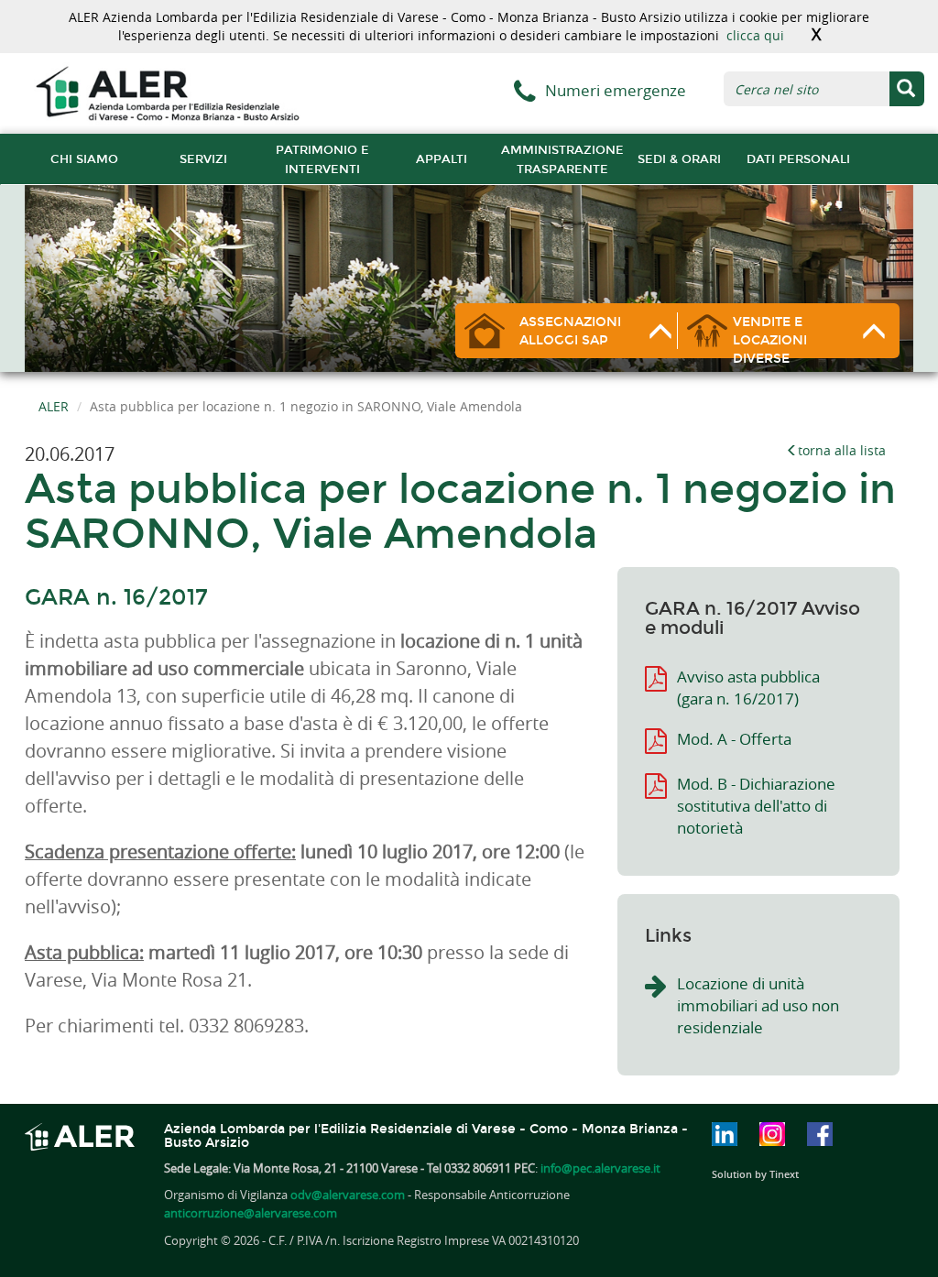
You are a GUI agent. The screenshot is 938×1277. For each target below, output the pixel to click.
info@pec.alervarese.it (600, 1168)
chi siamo (84, 159)
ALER (53, 406)
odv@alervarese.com (347, 1194)
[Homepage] (167, 92)
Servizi (203, 159)
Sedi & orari (679, 159)
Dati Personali (798, 159)
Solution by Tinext (755, 1174)
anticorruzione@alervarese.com (250, 1213)
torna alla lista (842, 450)
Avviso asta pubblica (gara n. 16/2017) (748, 687)
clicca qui (755, 35)
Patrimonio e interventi (322, 159)
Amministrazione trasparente (562, 159)
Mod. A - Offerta (734, 738)
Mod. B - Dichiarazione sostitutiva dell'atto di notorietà (756, 805)
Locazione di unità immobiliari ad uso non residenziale (758, 1005)
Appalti (441, 159)
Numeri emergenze (615, 90)
